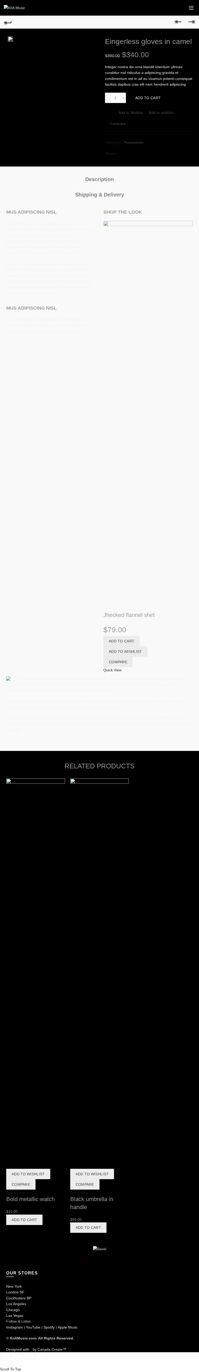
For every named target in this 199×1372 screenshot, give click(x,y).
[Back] (7, 22)
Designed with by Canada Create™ (36, 1349)
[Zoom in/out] (41, 1356)
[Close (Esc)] (5, 1356)
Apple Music (68, 1327)
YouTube (33, 1327)
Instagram (14, 1327)
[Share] (17, 1356)
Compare (118, 124)
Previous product (178, 22)
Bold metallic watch (30, 1199)
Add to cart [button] (121, 641)
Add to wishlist (161, 113)
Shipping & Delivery (99, 194)
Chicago (13, 1310)
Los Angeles (16, 1304)
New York (14, 1286)
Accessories (134, 142)
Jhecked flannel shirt (129, 615)
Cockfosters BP (18, 1298)
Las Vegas (14, 1315)
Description (99, 179)
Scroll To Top (10, 1369)
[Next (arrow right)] (17, 1363)
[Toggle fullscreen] (29, 1356)
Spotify (49, 1327)
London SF (15, 1292)
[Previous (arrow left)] (5, 1363)
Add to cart (148, 98)
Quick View (112, 670)
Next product (191, 22)
